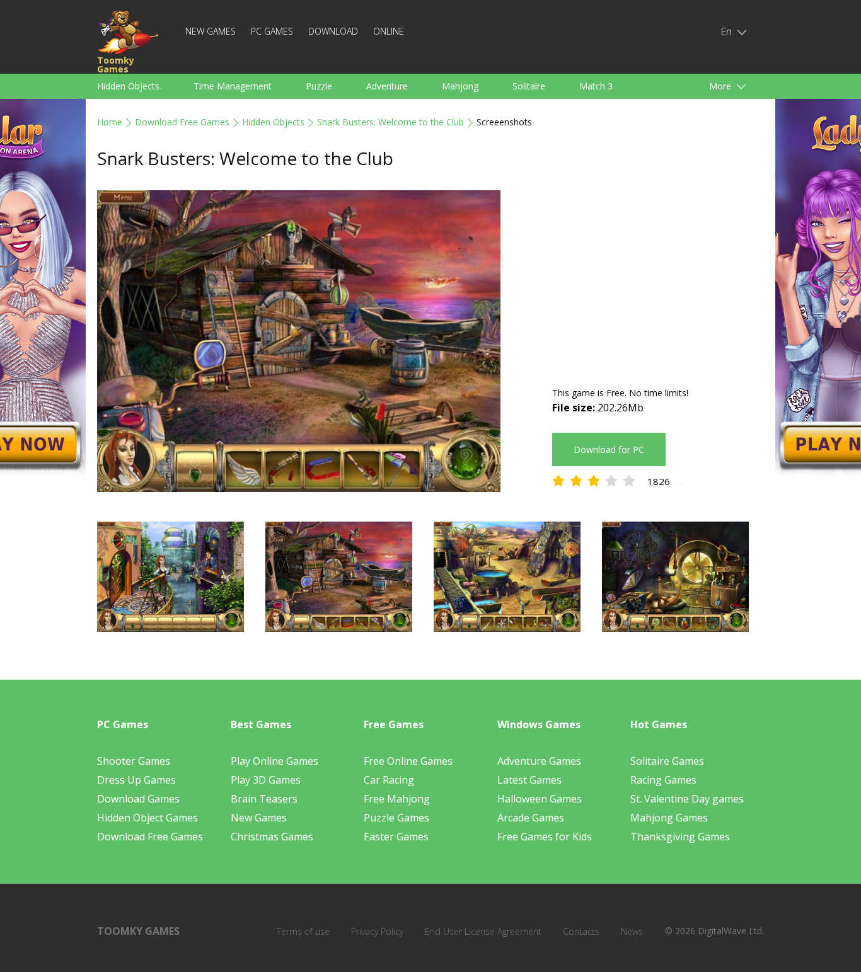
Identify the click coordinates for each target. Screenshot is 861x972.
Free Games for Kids (544, 836)
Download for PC (609, 449)
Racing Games (663, 780)
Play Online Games (274, 761)
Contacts (581, 931)
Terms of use (303, 931)
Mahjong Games (669, 818)
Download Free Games (182, 122)
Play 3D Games (266, 780)
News (632, 931)
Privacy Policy (377, 931)
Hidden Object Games (147, 818)
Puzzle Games (396, 818)
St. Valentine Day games (687, 799)
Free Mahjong (397, 799)
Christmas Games (272, 836)
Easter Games (396, 836)
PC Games (272, 31)
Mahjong (460, 86)
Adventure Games (539, 761)
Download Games (138, 799)
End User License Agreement (483, 931)
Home (109, 122)
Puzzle (319, 86)
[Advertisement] (658, 278)
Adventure (387, 86)
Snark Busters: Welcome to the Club (390, 122)
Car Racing (389, 780)
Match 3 (596, 86)
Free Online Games (408, 761)
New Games (210, 31)
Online (388, 31)
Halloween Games (539, 799)
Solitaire (528, 86)
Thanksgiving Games (680, 836)
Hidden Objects (128, 86)
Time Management (233, 86)
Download (333, 31)
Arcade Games (530, 818)
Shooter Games (133, 761)
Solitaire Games (667, 761)
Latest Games (529, 780)
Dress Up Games (136, 780)
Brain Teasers (264, 799)
